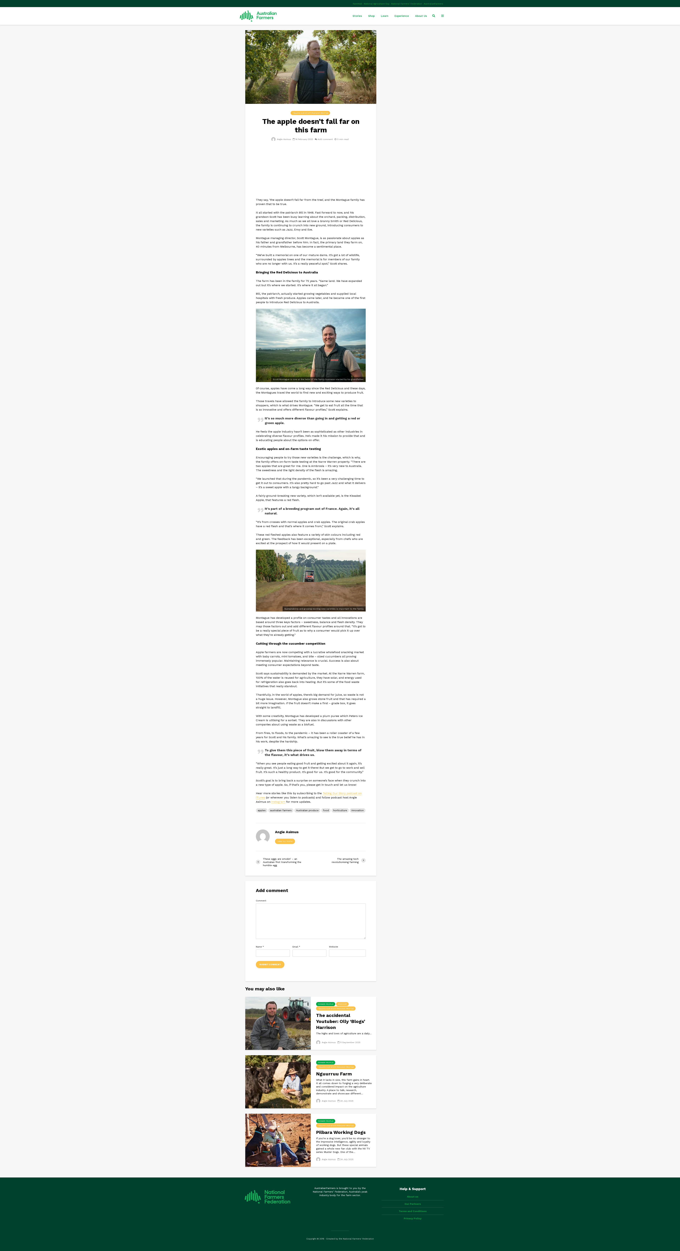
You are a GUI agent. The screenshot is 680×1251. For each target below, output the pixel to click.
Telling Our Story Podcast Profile (310, 113)
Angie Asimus (283, 139)
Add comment (325, 139)
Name (260, 947)
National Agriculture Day (376, 3)
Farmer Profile (325, 1004)
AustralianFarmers (433, 3)
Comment (261, 901)
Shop (371, 16)
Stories (357, 16)
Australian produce (307, 810)
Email (296, 947)
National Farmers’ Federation (406, 3)
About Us (421, 16)
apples (262, 810)
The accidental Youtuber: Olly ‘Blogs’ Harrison (340, 1021)
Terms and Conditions (413, 1211)
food (326, 810)
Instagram (278, 801)
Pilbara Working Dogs (341, 1132)
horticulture (340, 810)
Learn (384, 16)
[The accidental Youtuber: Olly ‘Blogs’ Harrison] (278, 1023)
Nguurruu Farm (334, 1073)
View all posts (285, 841)
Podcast (342, 1004)
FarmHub (357, 3)
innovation (358, 810)
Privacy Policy (412, 1218)
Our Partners (412, 1203)
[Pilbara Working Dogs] (278, 1139)
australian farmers (281, 810)
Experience (402, 16)
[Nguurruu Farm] (278, 1081)
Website (333, 947)
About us (412, 1196)
